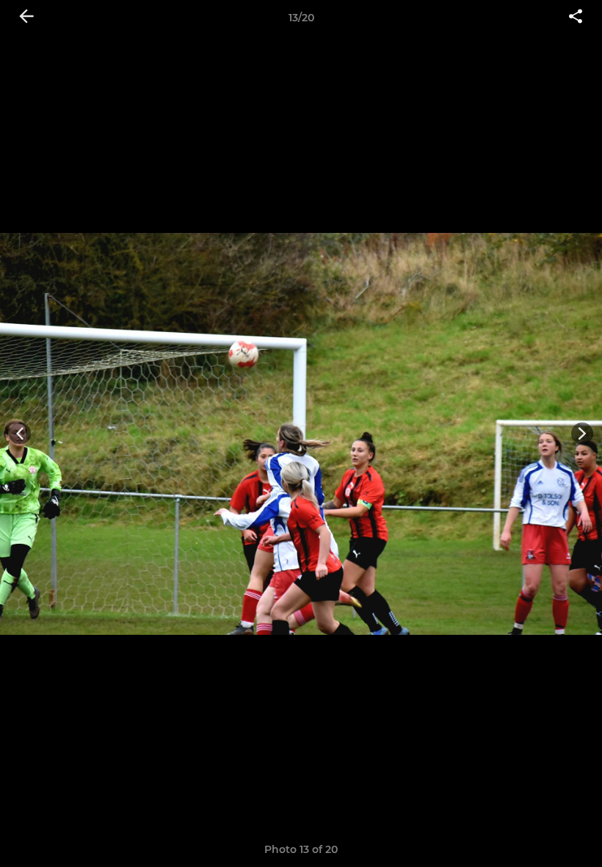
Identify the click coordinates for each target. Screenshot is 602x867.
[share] (575, 17)
